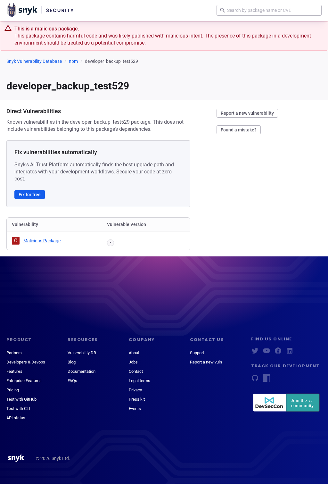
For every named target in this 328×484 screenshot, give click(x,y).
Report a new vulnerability (247, 113)
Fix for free (30, 194)
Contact (136, 371)
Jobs (133, 362)
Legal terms (139, 380)
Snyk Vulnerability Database (34, 61)
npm (73, 61)
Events (135, 408)
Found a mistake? (239, 129)
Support (197, 352)
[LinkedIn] (289, 353)
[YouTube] (266, 353)
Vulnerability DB (82, 352)
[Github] (255, 380)
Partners (14, 352)
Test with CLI (18, 408)
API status (15, 417)
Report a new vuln (206, 362)
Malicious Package (42, 240)
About (134, 352)
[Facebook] (278, 353)
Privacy (135, 390)
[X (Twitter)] (255, 353)
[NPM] (266, 380)
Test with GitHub (21, 399)
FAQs (72, 380)
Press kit (137, 399)
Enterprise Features (24, 380)
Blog (72, 362)
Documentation (81, 371)
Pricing (12, 390)
